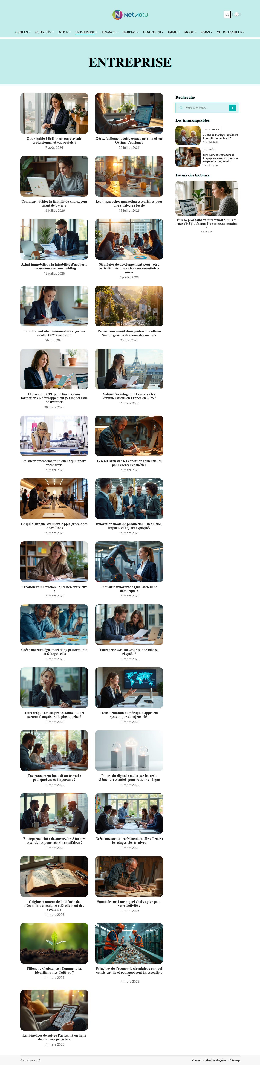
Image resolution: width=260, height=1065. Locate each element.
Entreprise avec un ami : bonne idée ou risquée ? (129, 651)
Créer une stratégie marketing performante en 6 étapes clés (54, 651)
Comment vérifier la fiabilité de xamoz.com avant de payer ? (54, 203)
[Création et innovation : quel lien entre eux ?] (54, 561)
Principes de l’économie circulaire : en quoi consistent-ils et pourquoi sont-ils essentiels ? (129, 972)
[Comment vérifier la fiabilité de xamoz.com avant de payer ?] (54, 176)
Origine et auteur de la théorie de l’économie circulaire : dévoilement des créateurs (54, 905)
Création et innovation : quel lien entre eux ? (54, 588)
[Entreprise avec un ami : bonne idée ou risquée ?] (129, 624)
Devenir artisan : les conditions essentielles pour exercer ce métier (129, 462)
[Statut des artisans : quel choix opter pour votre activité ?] (129, 876)
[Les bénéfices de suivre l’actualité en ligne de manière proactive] (54, 1010)
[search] (227, 14)
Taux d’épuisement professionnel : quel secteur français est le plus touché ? (54, 714)
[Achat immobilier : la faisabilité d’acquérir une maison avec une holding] (54, 239)
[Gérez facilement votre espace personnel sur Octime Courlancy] (129, 113)
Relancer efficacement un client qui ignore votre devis (54, 462)
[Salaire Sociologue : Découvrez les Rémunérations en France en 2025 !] (129, 369)
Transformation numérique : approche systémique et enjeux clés (129, 714)
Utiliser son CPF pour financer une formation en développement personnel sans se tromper (54, 397)
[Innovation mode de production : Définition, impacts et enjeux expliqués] (129, 498)
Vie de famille (212, 129)
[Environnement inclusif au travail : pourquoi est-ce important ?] (54, 750)
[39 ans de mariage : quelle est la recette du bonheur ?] (188, 135)
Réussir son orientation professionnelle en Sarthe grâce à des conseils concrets (129, 333)
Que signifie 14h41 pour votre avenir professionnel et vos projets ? (54, 140)
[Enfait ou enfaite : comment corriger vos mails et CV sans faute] (54, 306)
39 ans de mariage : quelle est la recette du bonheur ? (220, 136)
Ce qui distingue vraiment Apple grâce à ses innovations (54, 525)
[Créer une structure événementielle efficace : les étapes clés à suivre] (129, 813)
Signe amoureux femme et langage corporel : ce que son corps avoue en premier (220, 158)
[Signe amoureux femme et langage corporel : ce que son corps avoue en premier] (188, 157)
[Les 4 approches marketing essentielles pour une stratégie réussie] (129, 176)
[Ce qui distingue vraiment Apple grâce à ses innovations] (54, 498)
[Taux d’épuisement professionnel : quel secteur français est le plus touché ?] (54, 687)
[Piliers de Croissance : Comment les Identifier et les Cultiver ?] (54, 943)
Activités (209, 149)
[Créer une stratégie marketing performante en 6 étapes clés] (54, 624)
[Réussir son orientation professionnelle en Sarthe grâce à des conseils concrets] (129, 306)
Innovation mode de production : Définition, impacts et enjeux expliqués (129, 525)
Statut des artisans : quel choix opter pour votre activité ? (129, 903)
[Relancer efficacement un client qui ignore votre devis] (54, 436)
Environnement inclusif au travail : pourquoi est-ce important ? (54, 777)
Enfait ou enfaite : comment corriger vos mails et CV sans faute (54, 333)
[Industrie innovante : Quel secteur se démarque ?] (129, 561)
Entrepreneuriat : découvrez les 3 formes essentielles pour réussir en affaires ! (54, 840)
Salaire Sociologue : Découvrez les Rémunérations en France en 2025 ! (129, 396)
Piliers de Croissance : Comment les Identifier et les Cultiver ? (54, 970)
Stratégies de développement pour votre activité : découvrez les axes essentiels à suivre (129, 268)
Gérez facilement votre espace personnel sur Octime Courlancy (129, 140)
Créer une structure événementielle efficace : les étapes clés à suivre (129, 840)
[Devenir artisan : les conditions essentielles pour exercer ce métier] (129, 436)
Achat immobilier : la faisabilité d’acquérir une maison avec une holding (54, 266)
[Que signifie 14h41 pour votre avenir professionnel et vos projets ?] (54, 113)
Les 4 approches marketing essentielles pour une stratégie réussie (129, 203)
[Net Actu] (130, 14)
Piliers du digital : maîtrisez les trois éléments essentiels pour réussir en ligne (129, 777)
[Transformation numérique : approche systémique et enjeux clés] (129, 687)
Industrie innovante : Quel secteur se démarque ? (129, 588)
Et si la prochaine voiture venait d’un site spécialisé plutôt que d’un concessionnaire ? (207, 223)
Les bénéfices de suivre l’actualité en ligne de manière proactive (54, 1037)
